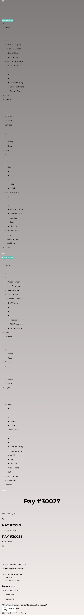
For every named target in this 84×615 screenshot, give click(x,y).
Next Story (7, 542)
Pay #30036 (12, 537)
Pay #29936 (12, 525)
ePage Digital (20, 613)
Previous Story (11, 530)
